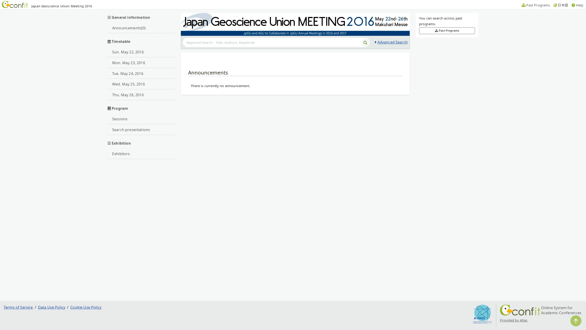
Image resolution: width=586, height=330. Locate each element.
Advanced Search (392, 42)
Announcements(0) (129, 27)
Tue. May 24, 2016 (127, 73)
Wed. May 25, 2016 (128, 84)
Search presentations (131, 129)
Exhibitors (121, 153)
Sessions (120, 118)
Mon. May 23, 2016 (128, 62)
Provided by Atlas (514, 320)
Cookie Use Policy (85, 307)
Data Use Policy (51, 307)
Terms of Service (18, 307)
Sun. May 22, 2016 (128, 52)
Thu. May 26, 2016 (128, 94)
